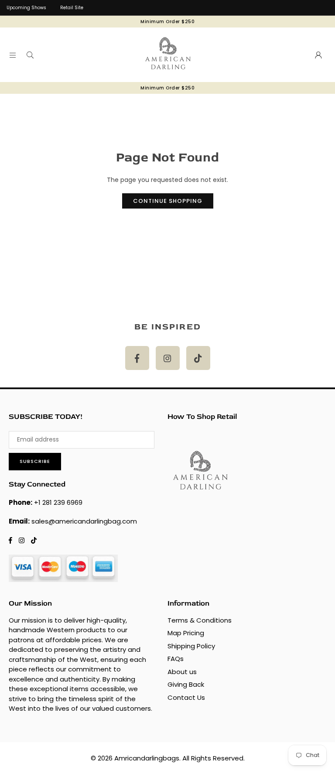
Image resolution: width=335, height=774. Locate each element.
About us (182, 671)
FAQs (176, 658)
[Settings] (318, 55)
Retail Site (71, 7)
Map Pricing (186, 632)
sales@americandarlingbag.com (84, 521)
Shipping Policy (191, 646)
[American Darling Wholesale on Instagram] (168, 358)
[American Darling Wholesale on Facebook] (137, 358)
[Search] (30, 55)
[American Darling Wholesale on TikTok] (198, 358)
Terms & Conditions (200, 620)
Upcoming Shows (26, 7)
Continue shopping (167, 201)
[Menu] (13, 55)
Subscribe (35, 461)
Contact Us (186, 697)
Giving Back (186, 684)
